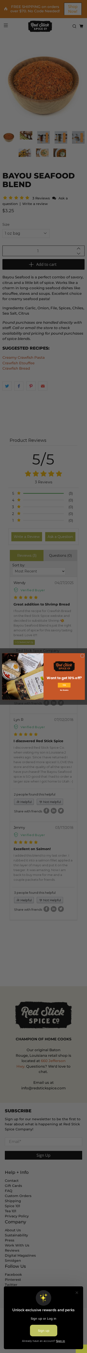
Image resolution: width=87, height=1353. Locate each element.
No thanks (64, 690)
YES (64, 685)
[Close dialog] (82, 655)
